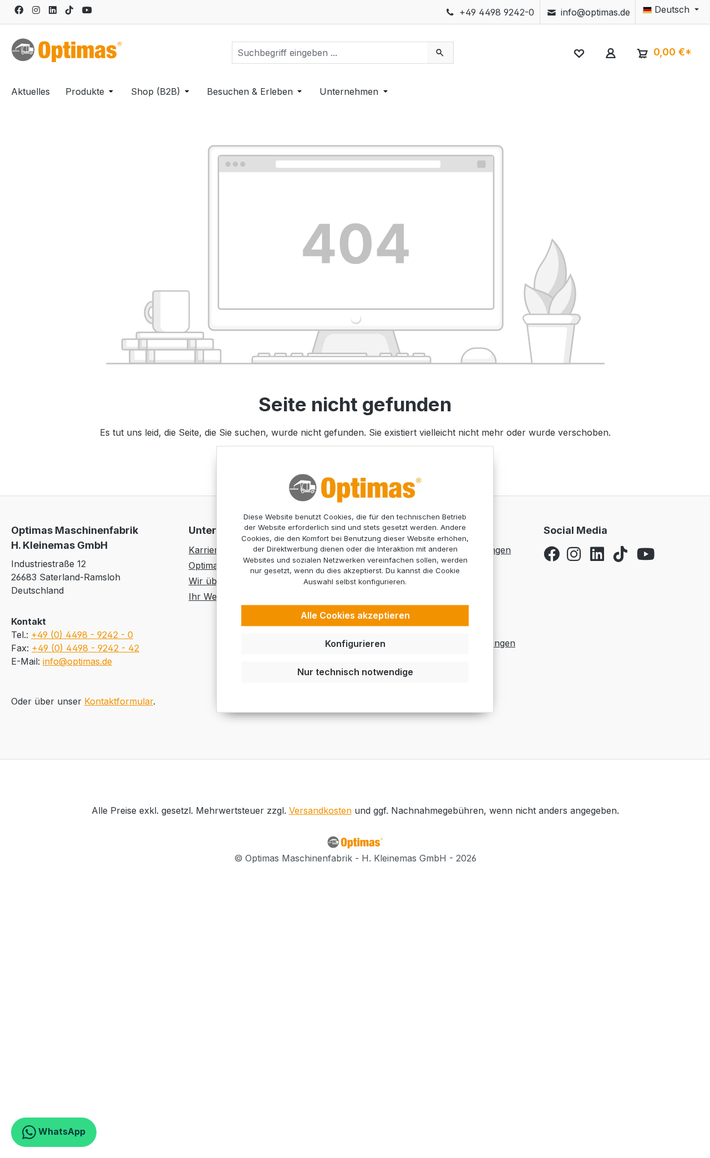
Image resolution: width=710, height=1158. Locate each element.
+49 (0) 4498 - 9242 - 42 (85, 648)
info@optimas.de (594, 12)
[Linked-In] (53, 10)
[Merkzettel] (579, 52)
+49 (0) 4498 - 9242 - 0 (82, 634)
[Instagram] (36, 10)
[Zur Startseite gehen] (66, 50)
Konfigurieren (355, 643)
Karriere (206, 549)
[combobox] (330, 53)
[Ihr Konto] (610, 52)
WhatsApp (60, 1131)
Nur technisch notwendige (355, 671)
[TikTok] (69, 10)
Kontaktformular (118, 701)
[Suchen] (440, 53)
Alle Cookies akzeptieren (355, 615)
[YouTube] (87, 10)
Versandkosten (320, 810)
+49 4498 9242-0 (495, 12)
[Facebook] (18, 10)
